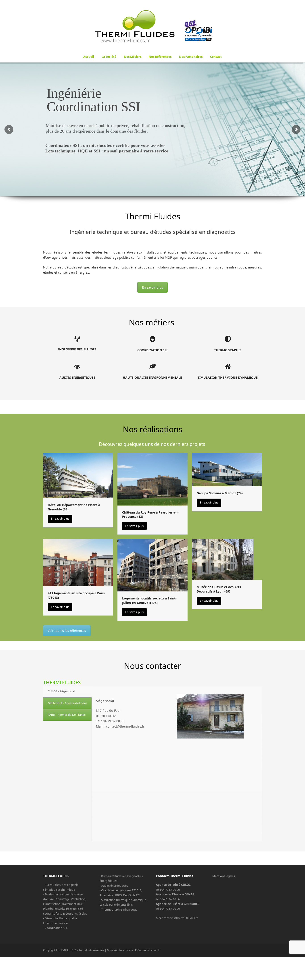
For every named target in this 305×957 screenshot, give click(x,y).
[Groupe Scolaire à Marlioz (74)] (227, 469)
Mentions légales (223, 876)
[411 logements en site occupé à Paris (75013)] (78, 562)
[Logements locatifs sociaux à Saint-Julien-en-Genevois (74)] (152, 565)
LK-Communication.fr (147, 950)
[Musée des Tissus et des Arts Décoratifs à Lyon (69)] (222, 559)
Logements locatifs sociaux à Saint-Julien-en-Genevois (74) (149, 600)
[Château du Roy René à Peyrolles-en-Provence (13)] (152, 479)
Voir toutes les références (67, 630)
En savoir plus (152, 287)
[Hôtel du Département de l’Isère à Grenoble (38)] (78, 475)
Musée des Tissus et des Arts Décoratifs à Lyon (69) (219, 589)
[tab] (67, 691)
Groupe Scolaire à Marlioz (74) (220, 493)
